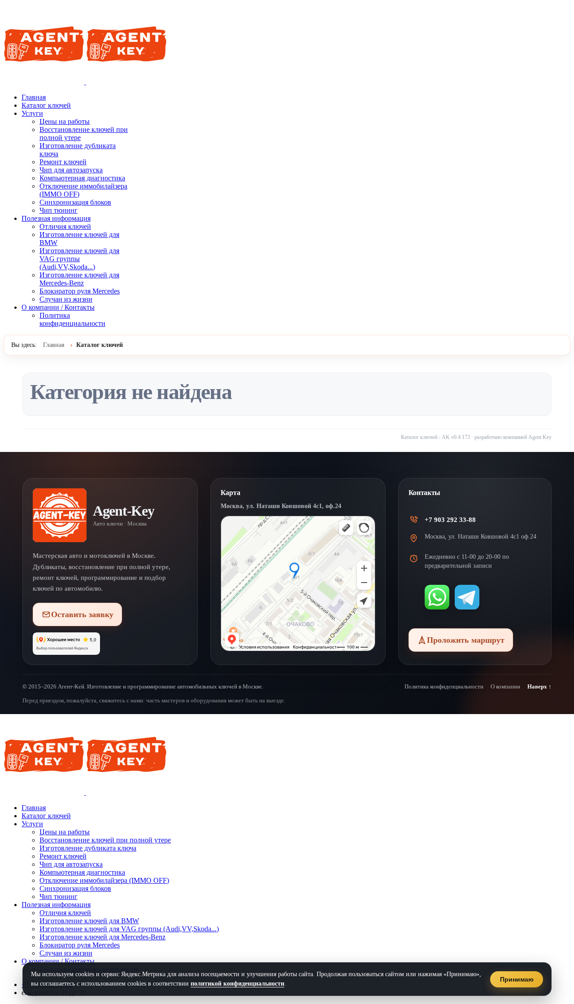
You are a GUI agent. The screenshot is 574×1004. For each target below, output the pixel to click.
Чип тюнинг (58, 210)
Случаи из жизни (65, 299)
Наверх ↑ (539, 686)
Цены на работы (64, 121)
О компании (505, 686)
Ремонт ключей (63, 162)
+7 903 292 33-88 (450, 519)
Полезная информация (56, 218)
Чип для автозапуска (71, 170)
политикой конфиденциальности (237, 983)
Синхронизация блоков (75, 202)
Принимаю (517, 979)
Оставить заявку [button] (82, 614)
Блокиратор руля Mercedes (79, 291)
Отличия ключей (65, 226)
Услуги (32, 113)
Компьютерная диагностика (82, 178)
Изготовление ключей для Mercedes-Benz (79, 279)
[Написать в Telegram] (467, 597)
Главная (34, 97)
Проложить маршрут (465, 640)
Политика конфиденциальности (72, 319)
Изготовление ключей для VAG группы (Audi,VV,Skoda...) (79, 259)
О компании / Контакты (58, 307)
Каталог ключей (46, 105)
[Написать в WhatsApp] (437, 597)
